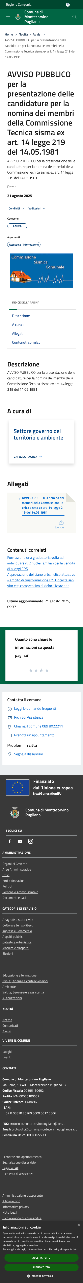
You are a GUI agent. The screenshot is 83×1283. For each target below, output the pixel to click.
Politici (7, 886)
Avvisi (37, 34)
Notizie (7, 1019)
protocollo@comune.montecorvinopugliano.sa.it (44, 1129)
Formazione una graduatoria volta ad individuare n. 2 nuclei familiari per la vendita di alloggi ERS (41, 563)
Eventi (6, 1057)
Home (9, 34)
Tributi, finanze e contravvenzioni (25, 980)
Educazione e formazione (19, 975)
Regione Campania (18, 4)
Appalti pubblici (12, 936)
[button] (41, 1276)
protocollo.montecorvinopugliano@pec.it (37, 1123)
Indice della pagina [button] (25, 302)
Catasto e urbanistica (16, 942)
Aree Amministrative (16, 869)
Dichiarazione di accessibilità (22, 1218)
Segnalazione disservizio (19, 1162)
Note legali (9, 1212)
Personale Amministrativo (20, 892)
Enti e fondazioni (13, 880)
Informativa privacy (15, 1206)
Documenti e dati (14, 897)
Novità (23, 34)
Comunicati (10, 1025)
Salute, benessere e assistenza (23, 992)
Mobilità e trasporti (15, 947)
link (75, 1249)
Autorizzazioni (12, 997)
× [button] (78, 1225)
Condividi (14, 208)
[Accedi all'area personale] (67, 4)
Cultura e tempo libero (17, 925)
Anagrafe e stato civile (17, 919)
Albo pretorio (11, 1201)
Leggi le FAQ (10, 1168)
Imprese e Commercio (17, 930)
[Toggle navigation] (8, 16)
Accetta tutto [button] (41, 1258)
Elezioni (7, 953)
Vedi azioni (35, 208)
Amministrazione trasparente (22, 1195)
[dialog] (41, 1252)
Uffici (5, 875)
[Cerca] (74, 17)
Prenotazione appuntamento (22, 1156)
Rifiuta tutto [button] (41, 1267)
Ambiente (9, 986)
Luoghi (7, 1051)
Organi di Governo (14, 863)
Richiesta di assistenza (17, 1173)
